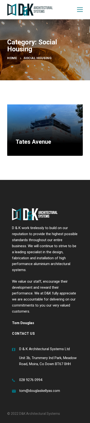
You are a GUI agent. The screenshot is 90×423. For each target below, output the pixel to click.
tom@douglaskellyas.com (39, 391)
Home (12, 58)
